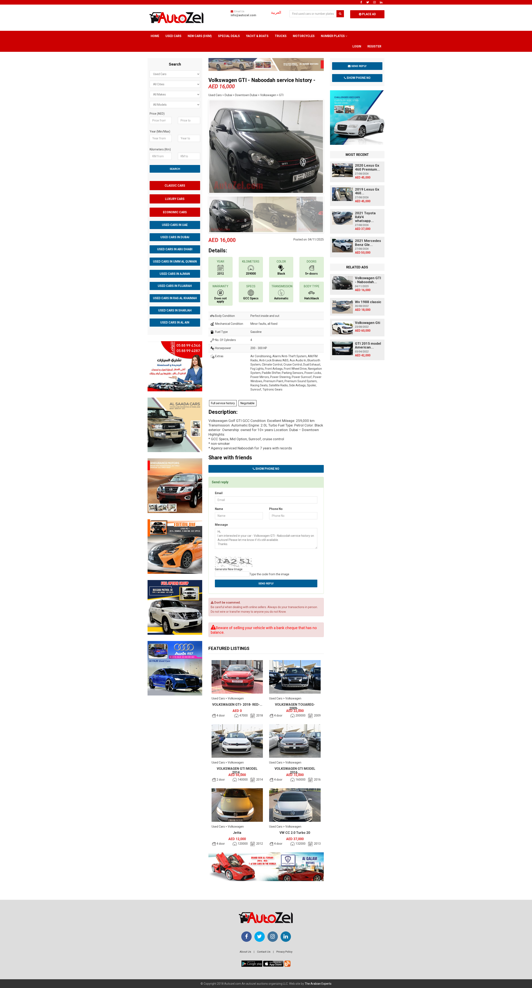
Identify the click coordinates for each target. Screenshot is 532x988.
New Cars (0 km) (200, 36)
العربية (276, 12)
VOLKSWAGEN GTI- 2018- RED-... (237, 705)
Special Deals (229, 36)
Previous (202, 146)
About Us (245, 951)
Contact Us (263, 951)
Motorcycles (304, 36)
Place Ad (368, 14)
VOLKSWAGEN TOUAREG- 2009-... (295, 706)
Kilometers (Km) (160, 149)
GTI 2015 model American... (368, 345)
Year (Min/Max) (160, 131)
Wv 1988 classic (368, 302)
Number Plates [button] (333, 36)
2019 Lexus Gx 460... (367, 191)
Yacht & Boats (257, 36)
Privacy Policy (284, 951)
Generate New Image (229, 569)
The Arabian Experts (318, 983)
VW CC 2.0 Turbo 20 (295, 833)
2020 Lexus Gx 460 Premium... (367, 167)
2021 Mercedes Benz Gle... (368, 243)
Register (374, 46)
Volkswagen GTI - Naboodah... (368, 280)
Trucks (281, 36)
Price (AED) (157, 113)
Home (155, 36)
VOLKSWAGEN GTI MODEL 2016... (295, 770)
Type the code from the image (269, 574)
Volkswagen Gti (367, 323)
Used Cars (173, 36)
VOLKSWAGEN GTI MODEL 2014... (237, 770)
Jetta (237, 833)
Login (356, 46)
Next (330, 146)
